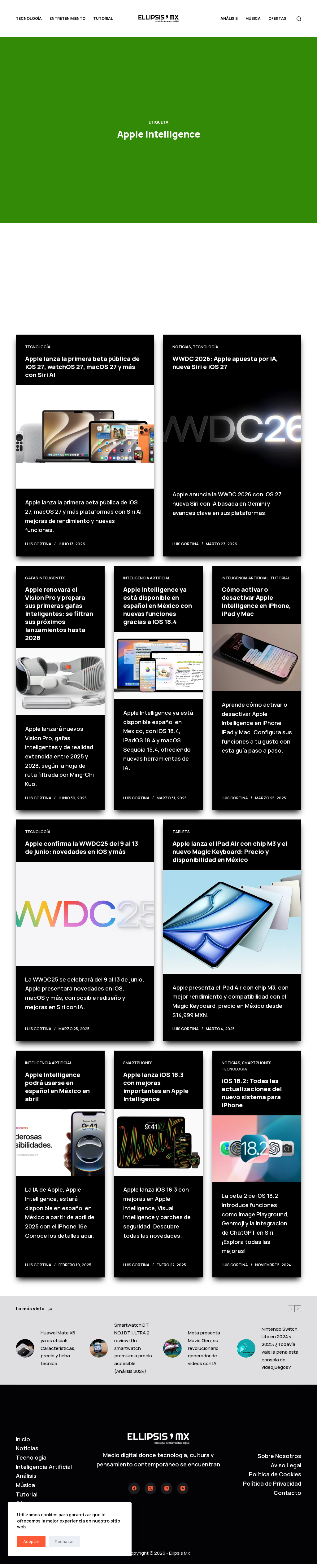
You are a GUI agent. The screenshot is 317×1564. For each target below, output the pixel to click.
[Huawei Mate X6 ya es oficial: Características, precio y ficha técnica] (25, 1348)
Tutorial (103, 18)
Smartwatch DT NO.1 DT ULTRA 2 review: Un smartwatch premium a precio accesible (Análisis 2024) (133, 1348)
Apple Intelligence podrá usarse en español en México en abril (57, 1086)
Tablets (181, 831)
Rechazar (64, 1541)
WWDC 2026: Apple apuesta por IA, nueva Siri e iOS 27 (225, 362)
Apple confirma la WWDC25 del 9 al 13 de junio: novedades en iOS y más (81, 847)
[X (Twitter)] (150, 1488)
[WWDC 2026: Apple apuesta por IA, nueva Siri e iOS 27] (232, 429)
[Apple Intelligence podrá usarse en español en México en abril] (60, 1142)
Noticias (181, 346)
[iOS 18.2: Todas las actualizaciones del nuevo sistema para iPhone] (256, 1148)
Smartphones (138, 1062)
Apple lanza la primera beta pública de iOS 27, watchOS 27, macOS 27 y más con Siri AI (82, 366)
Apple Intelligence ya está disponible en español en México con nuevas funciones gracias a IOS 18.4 (157, 605)
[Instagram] (166, 1488)
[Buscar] (299, 18)
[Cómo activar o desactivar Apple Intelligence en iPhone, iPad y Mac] (256, 657)
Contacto (287, 1492)
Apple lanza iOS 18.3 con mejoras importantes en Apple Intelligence (156, 1086)
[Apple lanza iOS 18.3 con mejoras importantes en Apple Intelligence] (158, 1142)
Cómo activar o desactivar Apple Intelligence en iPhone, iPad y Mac (256, 601)
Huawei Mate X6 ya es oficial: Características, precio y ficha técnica (58, 1348)
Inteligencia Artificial (146, 578)
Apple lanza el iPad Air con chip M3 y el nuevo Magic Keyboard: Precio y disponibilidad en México (229, 851)
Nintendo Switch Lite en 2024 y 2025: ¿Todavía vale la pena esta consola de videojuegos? (280, 1348)
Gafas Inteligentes (45, 578)
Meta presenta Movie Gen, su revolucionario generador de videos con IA (204, 1348)
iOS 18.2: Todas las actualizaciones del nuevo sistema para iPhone (252, 1093)
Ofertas (277, 18)
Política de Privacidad (272, 1483)
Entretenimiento (67, 18)
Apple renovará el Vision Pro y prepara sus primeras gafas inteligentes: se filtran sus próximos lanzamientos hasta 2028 (59, 613)
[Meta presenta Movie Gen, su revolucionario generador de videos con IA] (172, 1348)
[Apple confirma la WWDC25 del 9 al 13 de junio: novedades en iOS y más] (85, 913)
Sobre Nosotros (279, 1456)
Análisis (229, 18)
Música (253, 18)
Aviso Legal (286, 1465)
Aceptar (31, 1541)
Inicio (23, 1439)
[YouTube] (183, 1488)
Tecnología (29, 18)
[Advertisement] (158, 288)
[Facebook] (134, 1488)
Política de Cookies (275, 1474)
